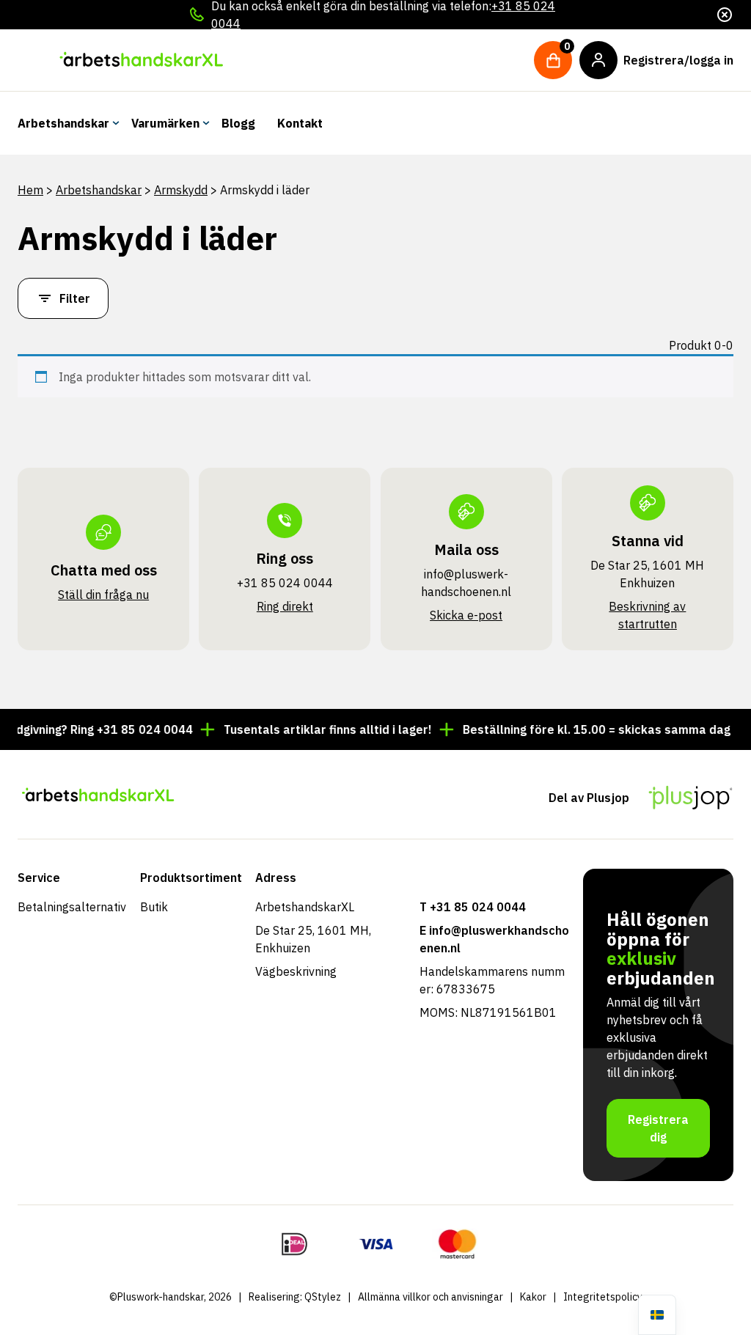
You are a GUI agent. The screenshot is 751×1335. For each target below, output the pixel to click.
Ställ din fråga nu (103, 594)
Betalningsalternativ (72, 907)
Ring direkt (285, 606)
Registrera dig (658, 1128)
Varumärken (165, 123)
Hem (30, 190)
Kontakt (300, 123)
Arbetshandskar (63, 123)
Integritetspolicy (602, 1296)
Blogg (238, 123)
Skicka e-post (466, 615)
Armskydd (181, 190)
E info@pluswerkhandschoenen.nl (494, 939)
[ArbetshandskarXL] (141, 60)
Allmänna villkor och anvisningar (430, 1296)
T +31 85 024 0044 (473, 907)
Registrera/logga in (678, 60)
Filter (74, 298)
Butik (154, 907)
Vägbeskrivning (296, 971)
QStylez (322, 1296)
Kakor (533, 1296)
